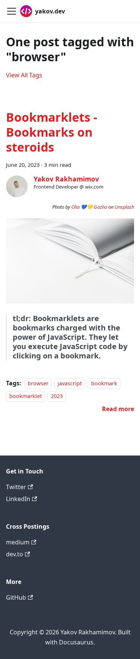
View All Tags (24, 75)
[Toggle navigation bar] (11, 11)
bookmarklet (25, 396)
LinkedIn (18, 499)
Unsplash (124, 206)
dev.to (14, 554)
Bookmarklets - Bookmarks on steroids (51, 132)
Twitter (16, 487)
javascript (69, 383)
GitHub (16, 597)
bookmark (104, 383)
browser (38, 383)
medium (17, 542)
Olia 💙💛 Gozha (89, 206)
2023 (57, 396)
